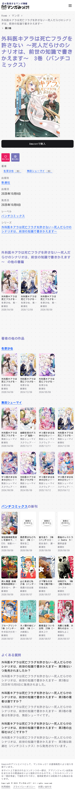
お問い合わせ (45, 787)
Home (4, 15)
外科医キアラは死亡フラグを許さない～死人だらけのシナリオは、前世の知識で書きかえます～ (36, 22)
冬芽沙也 (7, 348)
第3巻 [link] (8, 28)
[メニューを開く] (70, 5)
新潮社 (5, 182)
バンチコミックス (13, 216)
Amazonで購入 (37, 144)
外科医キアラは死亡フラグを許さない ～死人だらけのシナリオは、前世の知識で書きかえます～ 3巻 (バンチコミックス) (37, 51)
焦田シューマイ (11, 402)
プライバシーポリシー (24, 787)
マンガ (15, 15)
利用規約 (5, 787)
